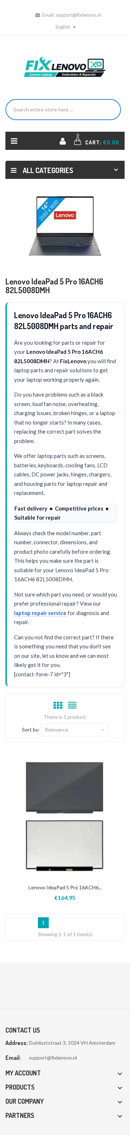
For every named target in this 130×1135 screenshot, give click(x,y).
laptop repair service (41, 613)
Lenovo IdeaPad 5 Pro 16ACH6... (65, 887)
